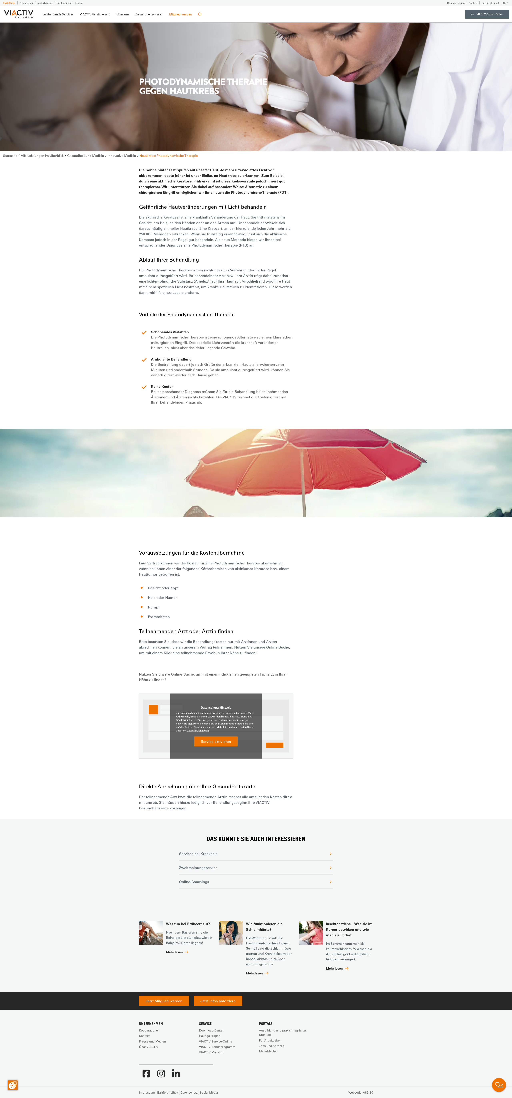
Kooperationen (149, 1030)
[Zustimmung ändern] (13, 1085)
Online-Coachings (194, 881)
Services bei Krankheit (198, 853)
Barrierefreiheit (490, 2)
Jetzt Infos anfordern (218, 1000)
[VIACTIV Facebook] (146, 1076)
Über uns (122, 14)
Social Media (209, 1092)
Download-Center (211, 1030)
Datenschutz (189, 1092)
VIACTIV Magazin (211, 1052)
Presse (79, 2)
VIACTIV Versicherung (95, 14)
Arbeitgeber (26, 2)
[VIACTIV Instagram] (161, 1076)
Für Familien (64, 2)
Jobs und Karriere (271, 1046)
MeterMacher (45, 2)
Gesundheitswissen (149, 14)
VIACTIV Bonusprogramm (217, 1047)
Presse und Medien (152, 1041)
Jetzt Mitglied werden (164, 1000)
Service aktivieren (216, 741)
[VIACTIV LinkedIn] (176, 1076)
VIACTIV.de (9, 2)
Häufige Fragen (456, 2)
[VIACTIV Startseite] (18, 14)
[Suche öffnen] (200, 14)
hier (190, 723)
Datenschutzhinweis (198, 730)
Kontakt (473, 2)
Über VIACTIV (148, 1047)
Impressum (147, 1092)
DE (504, 2)
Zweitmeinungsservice (198, 867)
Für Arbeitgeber (270, 1040)
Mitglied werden (180, 14)
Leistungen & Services (58, 14)
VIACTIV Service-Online (490, 14)
